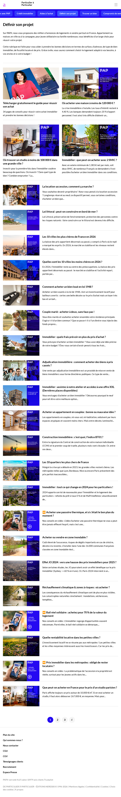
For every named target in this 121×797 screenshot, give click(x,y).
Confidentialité (92, 786)
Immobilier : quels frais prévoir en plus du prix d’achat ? (74, 336)
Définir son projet (68, 13)
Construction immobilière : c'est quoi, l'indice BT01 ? (72, 437)
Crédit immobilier (25, 13)
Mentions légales (76, 786)
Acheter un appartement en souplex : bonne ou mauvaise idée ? (79, 412)
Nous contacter (10, 745)
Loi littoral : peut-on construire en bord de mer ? (70, 211)
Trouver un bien (89, 13)
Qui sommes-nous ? (13, 740)
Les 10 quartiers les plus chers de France (65, 462)
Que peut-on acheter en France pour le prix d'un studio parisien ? (79, 687)
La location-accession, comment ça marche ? (68, 186)
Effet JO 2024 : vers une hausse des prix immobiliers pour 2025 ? (79, 562)
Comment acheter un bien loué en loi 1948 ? (67, 286)
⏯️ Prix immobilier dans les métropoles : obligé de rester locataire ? (75, 664)
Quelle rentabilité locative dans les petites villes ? (71, 637)
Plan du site (9, 734)
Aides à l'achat (46, 13)
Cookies (104, 786)
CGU (5, 750)
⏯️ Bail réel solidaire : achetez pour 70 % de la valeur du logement (74, 614)
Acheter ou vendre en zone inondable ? (65, 537)
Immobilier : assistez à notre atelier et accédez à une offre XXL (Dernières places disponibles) (78, 388)
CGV (5, 756)
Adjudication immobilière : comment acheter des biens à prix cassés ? (77, 363)
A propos (19, 789)
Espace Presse (10, 772)
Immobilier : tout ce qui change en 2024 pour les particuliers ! (77, 487)
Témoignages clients (13, 761)
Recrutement (9, 767)
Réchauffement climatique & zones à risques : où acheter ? (76, 587)
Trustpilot (48, 780)
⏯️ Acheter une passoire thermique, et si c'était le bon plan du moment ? (78, 514)
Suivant (72, 720)
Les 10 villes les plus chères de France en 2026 (69, 236)
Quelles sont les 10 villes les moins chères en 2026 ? (72, 261)
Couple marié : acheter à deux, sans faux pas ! (68, 311)
